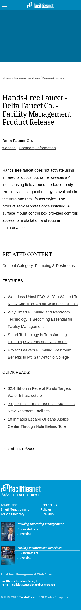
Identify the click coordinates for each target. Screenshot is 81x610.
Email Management (15, 509)
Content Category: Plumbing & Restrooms (38, 266)
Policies (46, 509)
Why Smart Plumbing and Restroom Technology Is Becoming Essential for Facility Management (40, 319)
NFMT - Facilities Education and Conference (28, 584)
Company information (37, 148)
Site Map (47, 514)
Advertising (9, 505)
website (9, 148)
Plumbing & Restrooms (54, 78)
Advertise (24, 534)
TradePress (27, 597)
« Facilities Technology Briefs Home (21, 78)
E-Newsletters (27, 529)
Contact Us (49, 505)
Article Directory (12, 514)
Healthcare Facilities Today (18, 581)
